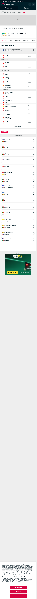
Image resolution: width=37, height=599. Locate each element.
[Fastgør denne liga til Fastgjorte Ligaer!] (25, 33)
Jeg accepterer (18, 587)
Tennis (5, 28)
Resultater (25, 40)
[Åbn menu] (33, 4)
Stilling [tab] (4, 131)
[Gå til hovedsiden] (8, 4)
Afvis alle (18, 591)
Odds (11, 40)
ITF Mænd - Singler (17, 28)
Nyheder (17, 40)
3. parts (28, 574)
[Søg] (29, 4)
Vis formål (18, 596)
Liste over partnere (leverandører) (10, 583)
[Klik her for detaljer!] (18, 56)
